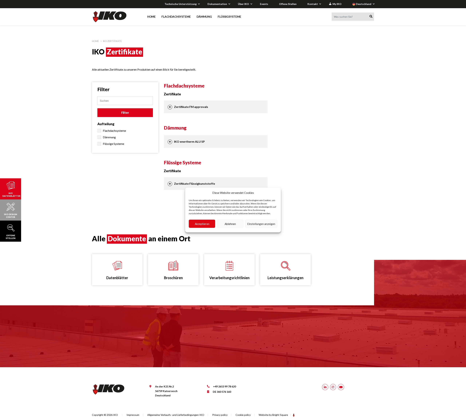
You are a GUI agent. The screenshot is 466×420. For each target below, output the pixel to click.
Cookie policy (243, 414)
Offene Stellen (288, 3)
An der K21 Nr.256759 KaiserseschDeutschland (166, 391)
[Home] (113, 16)
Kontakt (312, 3)
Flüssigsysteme (229, 16)
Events (264, 3)
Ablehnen (230, 223)
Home (151, 16)
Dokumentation (217, 3)
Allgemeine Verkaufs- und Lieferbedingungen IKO (175, 414)
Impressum (133, 414)
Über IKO (243, 3)
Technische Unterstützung (181, 3)
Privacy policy (220, 414)
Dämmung (204, 16)
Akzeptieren (202, 223)
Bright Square (280, 414)
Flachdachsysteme (176, 16)
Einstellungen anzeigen (261, 223)
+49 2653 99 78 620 (224, 386)
